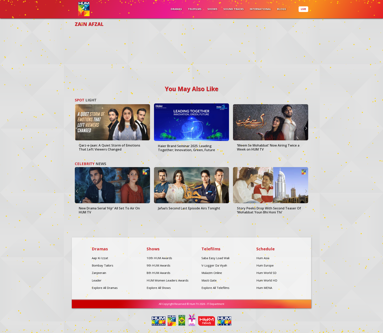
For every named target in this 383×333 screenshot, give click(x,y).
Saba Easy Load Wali (215, 258)
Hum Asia (262, 258)
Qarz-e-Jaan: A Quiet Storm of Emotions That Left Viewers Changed (109, 147)
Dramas (176, 9)
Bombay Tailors (102, 265)
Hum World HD (266, 280)
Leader (97, 280)
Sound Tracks (233, 9)
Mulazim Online (211, 273)
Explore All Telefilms (215, 288)
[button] (77, 128)
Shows (212, 9)
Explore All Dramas (105, 288)
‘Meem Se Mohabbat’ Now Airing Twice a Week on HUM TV (268, 147)
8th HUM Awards (158, 273)
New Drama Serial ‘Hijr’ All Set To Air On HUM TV (109, 210)
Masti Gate (209, 280)
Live (303, 9)
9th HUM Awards (158, 265)
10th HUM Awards (159, 258)
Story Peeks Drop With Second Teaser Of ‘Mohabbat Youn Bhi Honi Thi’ (269, 210)
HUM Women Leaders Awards (168, 280)
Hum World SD (266, 273)
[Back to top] (370, 324)
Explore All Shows (159, 288)
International (260, 9)
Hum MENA (264, 288)
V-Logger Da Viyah (214, 265)
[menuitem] (176, 9)
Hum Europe (265, 265)
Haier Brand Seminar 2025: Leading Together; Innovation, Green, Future (186, 148)
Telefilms (194, 9)
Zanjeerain (99, 273)
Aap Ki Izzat (100, 258)
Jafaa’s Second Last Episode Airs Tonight (189, 208)
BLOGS (281, 9)
